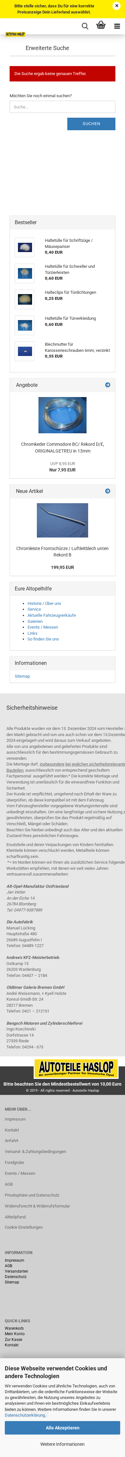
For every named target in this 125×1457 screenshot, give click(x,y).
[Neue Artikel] (107, 491)
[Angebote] (107, 385)
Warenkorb (14, 1328)
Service (34, 609)
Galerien (35, 621)
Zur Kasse (13, 1339)
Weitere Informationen (62, 1444)
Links (33, 633)
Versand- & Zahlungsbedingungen (35, 1151)
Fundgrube (14, 1162)
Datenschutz (16, 1277)
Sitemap (22, 676)
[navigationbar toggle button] (117, 26)
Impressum (15, 1119)
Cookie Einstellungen (24, 1227)
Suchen (91, 123)
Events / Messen (43, 627)
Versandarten (16, 1271)
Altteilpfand (15, 1217)
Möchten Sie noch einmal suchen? (41, 95)
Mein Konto (15, 1334)
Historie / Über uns (44, 603)
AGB (9, 1184)
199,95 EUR (62, 567)
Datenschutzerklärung (25, 1415)
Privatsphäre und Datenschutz (32, 1195)
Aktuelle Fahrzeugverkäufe (52, 615)
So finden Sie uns (43, 639)
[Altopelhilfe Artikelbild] (62, 415)
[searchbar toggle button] (85, 26)
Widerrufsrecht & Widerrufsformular (37, 1206)
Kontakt (12, 1130)
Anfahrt (11, 1140)
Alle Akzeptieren (62, 1427)
